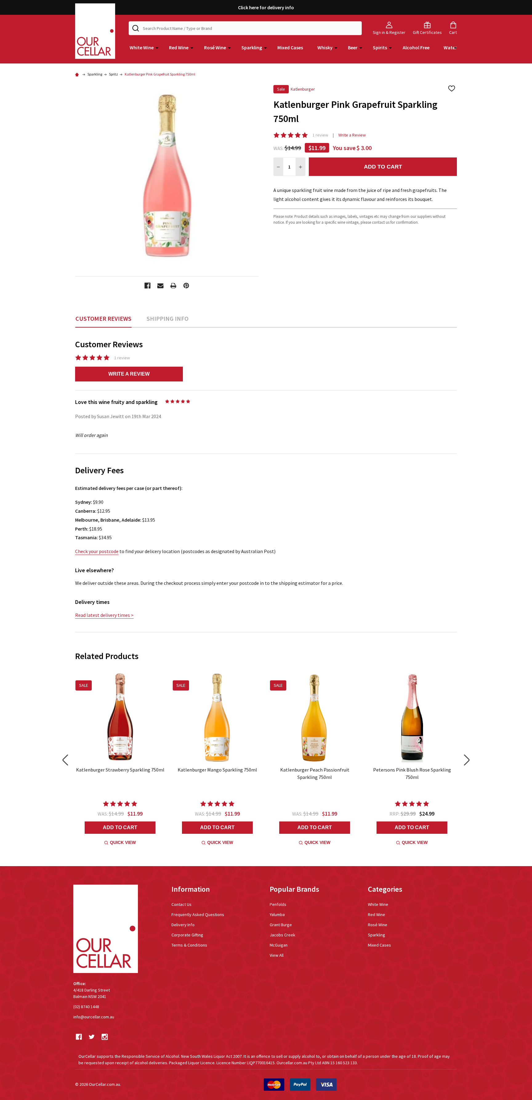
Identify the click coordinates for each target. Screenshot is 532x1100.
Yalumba (277, 914)
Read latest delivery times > (104, 615)
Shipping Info (167, 318)
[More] (157, 47)
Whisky (324, 47)
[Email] (160, 285)
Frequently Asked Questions (197, 914)
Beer (352, 47)
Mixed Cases (290, 47)
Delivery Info (183, 924)
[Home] (78, 74)
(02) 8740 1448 (86, 1006)
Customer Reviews (103, 318)
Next (467, 760)
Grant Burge (281, 924)
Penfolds (278, 904)
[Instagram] (104, 1036)
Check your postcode (97, 551)
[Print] (173, 285)
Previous (65, 760)
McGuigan (279, 945)
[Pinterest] (186, 285)
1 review (320, 135)
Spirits (380, 47)
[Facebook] (147, 285)
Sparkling (251, 47)
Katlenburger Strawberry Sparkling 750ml (120, 770)
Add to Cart (383, 167)
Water (450, 47)
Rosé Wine (215, 47)
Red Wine (178, 47)
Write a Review (352, 135)
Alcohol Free (416, 47)
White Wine (142, 47)
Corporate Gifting (187, 935)
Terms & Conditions (189, 945)
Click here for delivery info (266, 7)
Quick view (123, 842)
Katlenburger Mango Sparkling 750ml (217, 770)
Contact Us (181, 904)
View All (277, 955)
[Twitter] (91, 1036)
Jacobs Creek (282, 935)
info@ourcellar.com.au (93, 1017)
